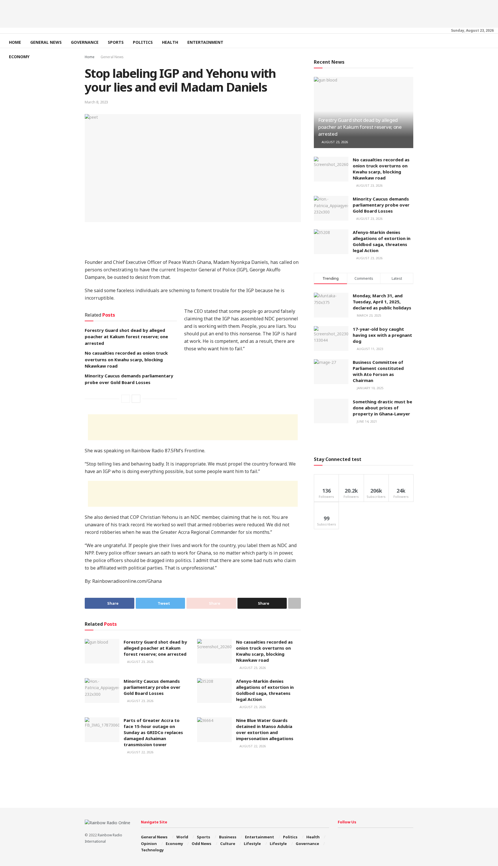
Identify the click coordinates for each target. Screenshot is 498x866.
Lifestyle (252, 843)
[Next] (136, 399)
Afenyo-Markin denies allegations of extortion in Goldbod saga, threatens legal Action (265, 690)
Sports (116, 42)
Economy (19, 56)
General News (46, 42)
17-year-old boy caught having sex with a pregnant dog (382, 335)
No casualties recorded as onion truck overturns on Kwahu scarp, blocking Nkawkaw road (126, 359)
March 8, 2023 (96, 102)
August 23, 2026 (139, 661)
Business (227, 836)
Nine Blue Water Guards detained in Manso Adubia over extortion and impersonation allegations (264, 729)
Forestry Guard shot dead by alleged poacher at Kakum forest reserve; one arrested (126, 336)
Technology (152, 849)
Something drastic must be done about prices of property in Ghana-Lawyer (382, 408)
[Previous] (125, 399)
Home (15, 42)
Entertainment (205, 42)
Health (170, 42)
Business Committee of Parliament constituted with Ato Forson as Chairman (378, 371)
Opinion (149, 843)
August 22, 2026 (139, 752)
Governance (85, 42)
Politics (143, 42)
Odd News (201, 843)
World (182, 836)
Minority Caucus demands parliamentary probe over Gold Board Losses (152, 687)
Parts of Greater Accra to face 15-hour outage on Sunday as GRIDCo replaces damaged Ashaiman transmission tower (153, 732)
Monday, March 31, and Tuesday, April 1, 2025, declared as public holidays (382, 302)
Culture (227, 843)
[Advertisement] (249, 13)
